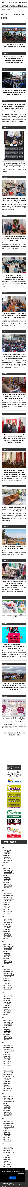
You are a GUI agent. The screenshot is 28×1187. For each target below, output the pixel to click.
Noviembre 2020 (9, 997)
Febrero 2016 (8, 1114)
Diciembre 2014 (8, 1147)
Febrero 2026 (8, 860)
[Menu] (1, 3)
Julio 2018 (7, 1054)
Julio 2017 (7, 1079)
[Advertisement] (11, 753)
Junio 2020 (7, 1005)
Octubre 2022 (8, 948)
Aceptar (12, 1178)
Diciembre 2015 (8, 1121)
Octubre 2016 (8, 1100)
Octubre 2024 (8, 897)
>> (18, 735)
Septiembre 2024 (9, 899)
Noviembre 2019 (9, 1022)
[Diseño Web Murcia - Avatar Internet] (13, 1183)
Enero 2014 (7, 1166)
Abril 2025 (7, 882)
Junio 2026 (7, 853)
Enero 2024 (7, 913)
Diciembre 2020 (8, 995)
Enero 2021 (7, 989)
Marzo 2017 (7, 1087)
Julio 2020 (7, 1003)
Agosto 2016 (7, 1103)
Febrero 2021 (8, 987)
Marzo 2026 (7, 859)
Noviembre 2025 (9, 870)
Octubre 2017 (8, 1074)
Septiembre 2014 (9, 1152)
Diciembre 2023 (8, 919)
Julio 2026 (7, 852)
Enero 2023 (7, 938)
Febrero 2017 (8, 1088)
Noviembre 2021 (9, 971)
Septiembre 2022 (9, 949)
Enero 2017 (7, 1090)
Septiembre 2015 (9, 1127)
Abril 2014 (7, 1161)
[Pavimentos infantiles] (14, 817)
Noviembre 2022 (9, 946)
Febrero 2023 (8, 936)
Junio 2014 (7, 1157)
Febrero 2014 (8, 1164)
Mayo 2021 (7, 982)
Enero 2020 (7, 1014)
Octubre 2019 (8, 1024)
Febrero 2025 (8, 886)
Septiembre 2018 (9, 1051)
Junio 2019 (7, 1031)
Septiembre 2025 (9, 873)
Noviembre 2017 (9, 1072)
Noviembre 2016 (9, 1098)
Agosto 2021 (7, 976)
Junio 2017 (7, 1081)
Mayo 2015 (7, 1134)
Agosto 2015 (7, 1128)
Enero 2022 (7, 963)
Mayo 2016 (7, 1108)
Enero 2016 (7, 1115)
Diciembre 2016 (8, 1096)
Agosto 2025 (7, 875)
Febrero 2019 (8, 1038)
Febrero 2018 (8, 1063)
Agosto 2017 (7, 1078)
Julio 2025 (7, 877)
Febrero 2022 (8, 962)
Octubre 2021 (8, 973)
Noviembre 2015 (9, 1123)
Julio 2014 (7, 1156)
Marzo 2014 (7, 1162)
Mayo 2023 (7, 931)
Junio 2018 (7, 1056)
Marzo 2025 (7, 884)
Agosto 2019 (7, 1027)
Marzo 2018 (7, 1061)
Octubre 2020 (8, 998)
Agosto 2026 (7, 850)
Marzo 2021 (7, 985)
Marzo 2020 (7, 1011)
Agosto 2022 (7, 951)
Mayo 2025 (7, 880)
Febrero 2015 (8, 1139)
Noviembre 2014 (9, 1148)
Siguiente (12, 735)
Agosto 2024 (7, 900)
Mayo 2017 (7, 1083)
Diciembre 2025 (8, 868)
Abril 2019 (7, 1034)
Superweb (10, 1183)
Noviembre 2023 (9, 920)
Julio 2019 (7, 1029)
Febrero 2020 (8, 1012)
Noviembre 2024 (9, 895)
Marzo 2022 (7, 960)
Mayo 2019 (7, 1032)
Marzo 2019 (7, 1036)
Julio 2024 (7, 902)
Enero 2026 (7, 862)
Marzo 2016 (7, 1112)
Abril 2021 (7, 983)
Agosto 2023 (7, 926)
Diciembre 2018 (8, 1045)
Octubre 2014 (8, 1150)
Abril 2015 (7, 1135)
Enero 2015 (7, 1141)
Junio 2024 (7, 904)
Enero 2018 (7, 1065)
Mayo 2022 (7, 956)
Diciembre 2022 (8, 944)
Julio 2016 (7, 1105)
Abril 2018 (7, 1059)
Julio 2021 (7, 978)
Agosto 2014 (7, 1154)
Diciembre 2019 (8, 1020)
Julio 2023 (7, 928)
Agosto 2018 (7, 1052)
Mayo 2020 (7, 1007)
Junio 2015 (7, 1132)
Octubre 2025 (8, 872)
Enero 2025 (7, 887)
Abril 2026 (7, 857)
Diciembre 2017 (8, 1071)
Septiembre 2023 (9, 924)
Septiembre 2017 (9, 1076)
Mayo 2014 (7, 1159)
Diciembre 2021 (8, 969)
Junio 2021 (7, 980)
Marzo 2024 (7, 909)
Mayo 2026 (7, 855)
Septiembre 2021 (9, 975)
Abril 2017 (7, 1085)
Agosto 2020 (7, 1002)
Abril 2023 (7, 933)
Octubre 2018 (8, 1049)
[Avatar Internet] (14, 807)
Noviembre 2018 (9, 1047)
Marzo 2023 (7, 935)
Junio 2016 (7, 1107)
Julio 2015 (7, 1130)
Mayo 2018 (7, 1058)
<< (5, 733)
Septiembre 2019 (9, 1025)
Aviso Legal (4, 1184)
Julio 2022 (7, 953)
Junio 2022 (7, 955)
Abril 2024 (7, 907)
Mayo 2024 (7, 906)
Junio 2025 (7, 879)
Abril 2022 (7, 958)
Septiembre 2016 (9, 1101)
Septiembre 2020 (9, 1000)
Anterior (10, 733)
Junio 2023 (7, 929)
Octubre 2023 (8, 922)
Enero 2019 (7, 1039)
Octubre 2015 (8, 1125)
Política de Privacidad (13, 1184)
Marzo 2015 (7, 1137)
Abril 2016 (7, 1110)
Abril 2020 (7, 1009)
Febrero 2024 (8, 911)
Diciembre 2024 (8, 893)
